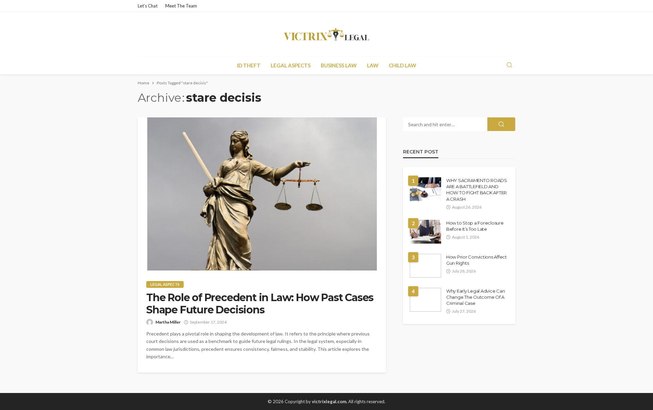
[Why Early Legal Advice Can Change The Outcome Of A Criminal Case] (425, 300)
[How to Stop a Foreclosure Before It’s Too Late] (425, 232)
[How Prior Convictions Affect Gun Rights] (425, 266)
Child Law (402, 65)
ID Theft (249, 65)
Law (373, 65)
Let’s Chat (147, 6)
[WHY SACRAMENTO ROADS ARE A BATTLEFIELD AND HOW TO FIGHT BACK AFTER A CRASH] (425, 189)
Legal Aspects (291, 65)
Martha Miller (168, 322)
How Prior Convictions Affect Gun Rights (476, 260)
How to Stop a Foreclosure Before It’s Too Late (475, 226)
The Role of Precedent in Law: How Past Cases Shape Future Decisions (259, 304)
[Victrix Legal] (326, 34)
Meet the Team (181, 6)
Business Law (339, 65)
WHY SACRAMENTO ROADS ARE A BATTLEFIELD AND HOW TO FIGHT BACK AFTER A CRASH (476, 190)
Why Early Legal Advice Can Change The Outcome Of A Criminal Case (475, 297)
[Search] (509, 65)
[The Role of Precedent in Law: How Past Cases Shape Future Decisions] (262, 193)
